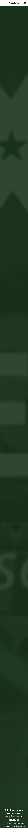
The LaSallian (14, 3)
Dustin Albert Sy (12, 823)
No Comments (22, 826)
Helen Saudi (20, 823)
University (14, 806)
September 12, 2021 (9, 826)
